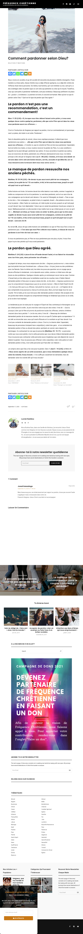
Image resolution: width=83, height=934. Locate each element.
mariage (13, 824)
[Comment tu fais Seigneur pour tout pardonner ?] (41, 370)
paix (43, 827)
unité (12, 850)
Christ (13, 806)
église (43, 852)
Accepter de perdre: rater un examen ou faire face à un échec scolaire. (41, 630)
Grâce (13, 819)
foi (42, 817)
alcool (13, 799)
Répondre (72, 486)
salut (12, 840)
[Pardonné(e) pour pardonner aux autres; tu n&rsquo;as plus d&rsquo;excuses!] (64, 370)
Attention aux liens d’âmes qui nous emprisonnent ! (67, 629)
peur (12, 832)
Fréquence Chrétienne (19, 3)
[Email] (26, 73)
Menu (78, 4)
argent (13, 801)
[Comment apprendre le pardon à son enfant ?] (18, 370)
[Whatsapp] (18, 73)
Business (14, 804)
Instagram (66, 4)
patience (44, 829)
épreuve (13, 855)
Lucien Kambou (27, 419)
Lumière (44, 822)
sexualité (44, 842)
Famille (44, 814)
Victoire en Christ (47, 850)
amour (44, 799)
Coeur (13, 809)
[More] (30, 73)
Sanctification (46, 840)
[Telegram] (22, 73)
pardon (13, 829)
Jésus (13, 822)
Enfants (13, 814)
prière (43, 832)
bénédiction (45, 804)
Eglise (43, 812)
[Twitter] (14, 73)
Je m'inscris (19, 918)
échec (13, 852)
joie (43, 819)
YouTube (70, 4)
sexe (12, 842)
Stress (44, 845)
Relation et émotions (16, 63)
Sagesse (44, 835)
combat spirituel (47, 809)
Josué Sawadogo (25, 486)
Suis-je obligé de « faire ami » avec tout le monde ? (15, 629)
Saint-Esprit (14, 837)
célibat (13, 812)
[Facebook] (10, 73)
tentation (14, 847)
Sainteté (44, 837)
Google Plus (25, 422)
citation (44, 806)
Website (22, 422)
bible (43, 801)
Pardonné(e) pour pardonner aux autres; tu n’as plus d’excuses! (63, 379)
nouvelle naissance (48, 824)
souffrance (14, 845)
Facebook (63, 4)
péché (13, 835)
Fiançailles (14, 817)
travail (44, 847)
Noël (12, 827)
